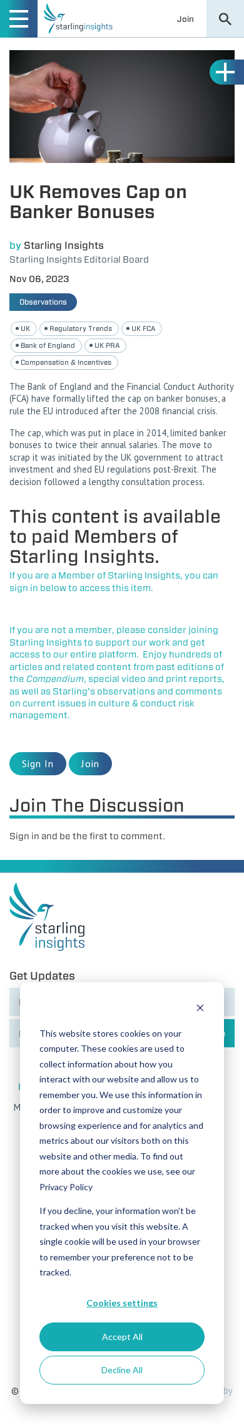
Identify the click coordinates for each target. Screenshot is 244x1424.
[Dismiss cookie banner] (200, 1009)
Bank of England (48, 345)
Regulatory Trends (80, 328)
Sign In (38, 763)
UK (25, 328)
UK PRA (106, 345)
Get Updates (42, 976)
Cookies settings (122, 1302)
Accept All (122, 1336)
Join (185, 18)
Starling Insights (64, 245)
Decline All (122, 1369)
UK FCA (143, 328)
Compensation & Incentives (66, 362)
